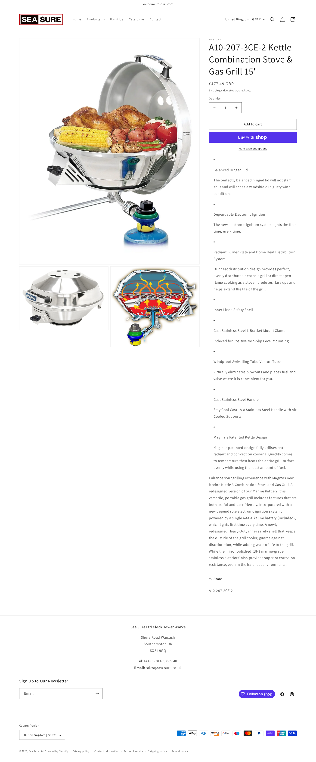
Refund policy (180, 751)
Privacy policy (81, 751)
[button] (95, 19)
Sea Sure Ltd (36, 751)
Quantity (214, 98)
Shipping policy (157, 751)
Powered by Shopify (56, 751)
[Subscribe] (97, 693)
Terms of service (133, 751)
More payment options (253, 148)
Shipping (215, 90)
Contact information (106, 751)
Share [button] (218, 579)
